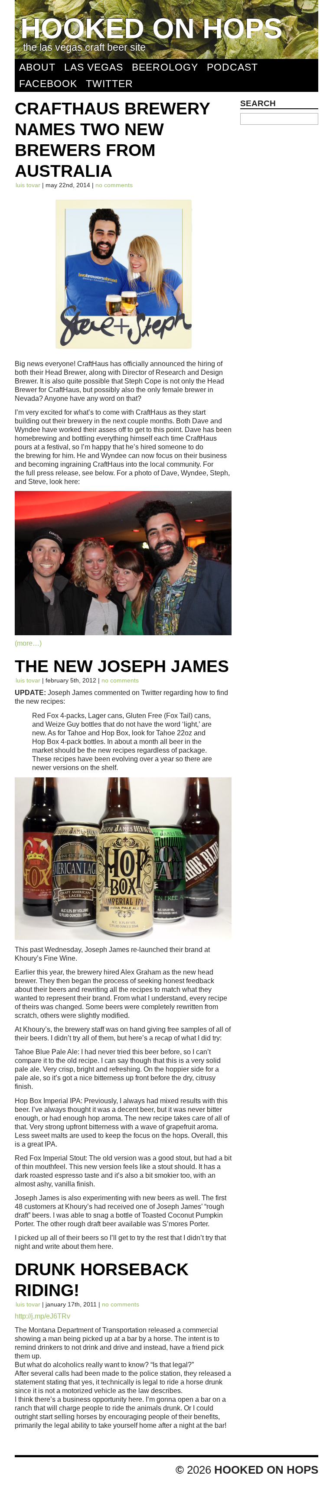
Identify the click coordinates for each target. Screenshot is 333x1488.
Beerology (165, 67)
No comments (114, 185)
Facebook (48, 83)
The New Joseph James (122, 666)
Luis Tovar (28, 185)
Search (258, 103)
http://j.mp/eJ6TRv (42, 1316)
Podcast (232, 67)
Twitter (109, 83)
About (37, 67)
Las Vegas (93, 67)
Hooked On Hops (151, 28)
